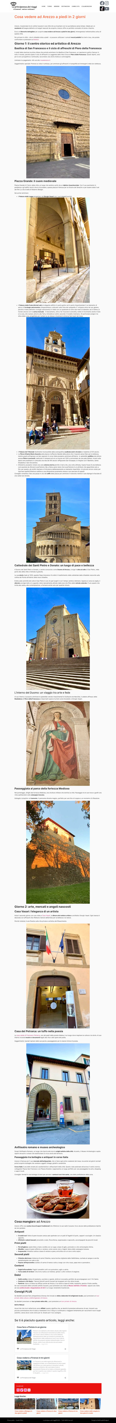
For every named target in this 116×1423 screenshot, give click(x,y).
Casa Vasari (46, 915)
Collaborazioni (86, 6)
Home (43, 6)
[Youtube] (106, 8)
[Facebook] (102, 3)
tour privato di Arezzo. (69, 1301)
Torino (49, 6)
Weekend (56, 6)
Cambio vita (75, 6)
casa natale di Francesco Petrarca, (28, 1035)
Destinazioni (65, 6)
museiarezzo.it (45, 60)
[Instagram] (106, 3)
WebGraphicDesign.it (103, 1420)
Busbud (36, 39)
